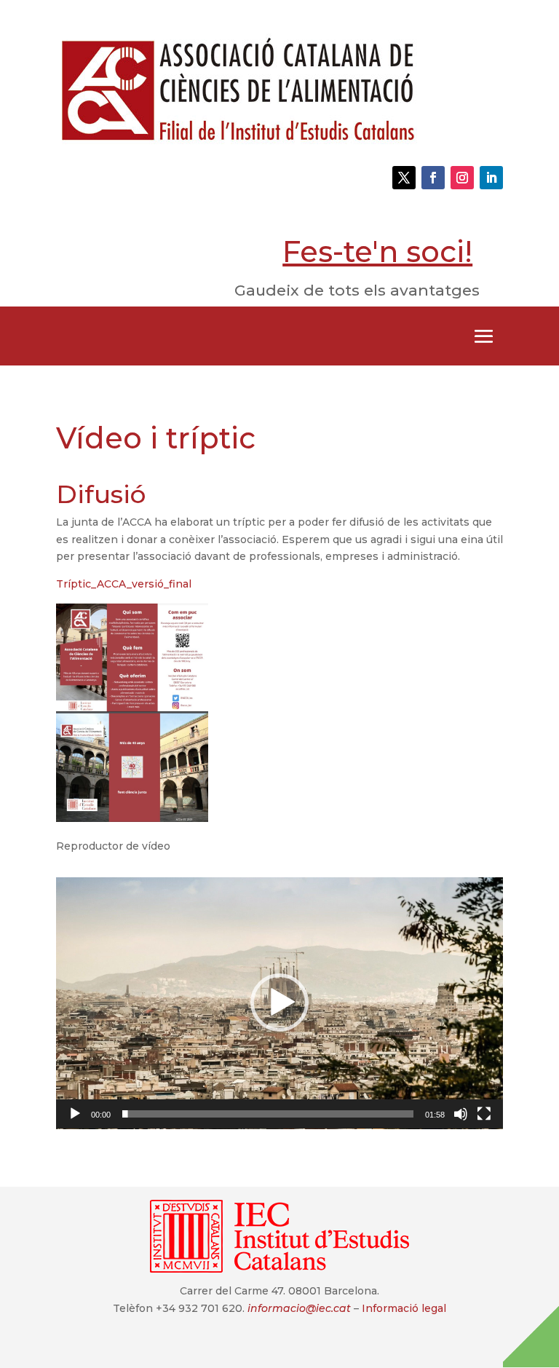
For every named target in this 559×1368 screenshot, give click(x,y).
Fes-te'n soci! (377, 251)
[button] (279, 1002)
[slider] (267, 1114)
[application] (279, 1003)
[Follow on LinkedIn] (491, 177)
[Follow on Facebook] (433, 177)
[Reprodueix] (75, 1114)
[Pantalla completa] (484, 1114)
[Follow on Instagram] (462, 177)
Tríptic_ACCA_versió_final (123, 583)
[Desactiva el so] (460, 1114)
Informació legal (404, 1308)
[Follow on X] (404, 177)
